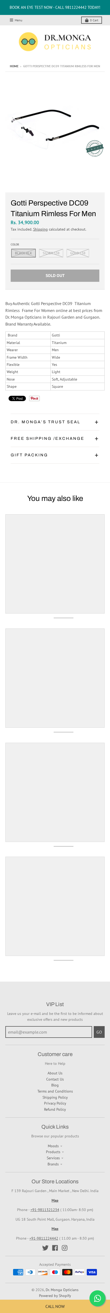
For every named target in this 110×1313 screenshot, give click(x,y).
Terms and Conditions (55, 1091)
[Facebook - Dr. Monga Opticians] (55, 1248)
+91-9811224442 (43, 1238)
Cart (94, 20)
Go (99, 1032)
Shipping (40, 229)
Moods (53, 1146)
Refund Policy (55, 1109)
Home (14, 66)
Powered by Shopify (55, 1295)
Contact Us (55, 1079)
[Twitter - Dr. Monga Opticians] (45, 1248)
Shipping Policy (55, 1097)
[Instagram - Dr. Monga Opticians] (64, 1248)
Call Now (55, 1306)
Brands (53, 1164)
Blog (55, 1085)
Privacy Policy (55, 1103)
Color (15, 244)
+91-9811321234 (44, 1209)
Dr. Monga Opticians (62, 1289)
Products (53, 1151)
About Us (55, 1073)
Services (53, 1158)
